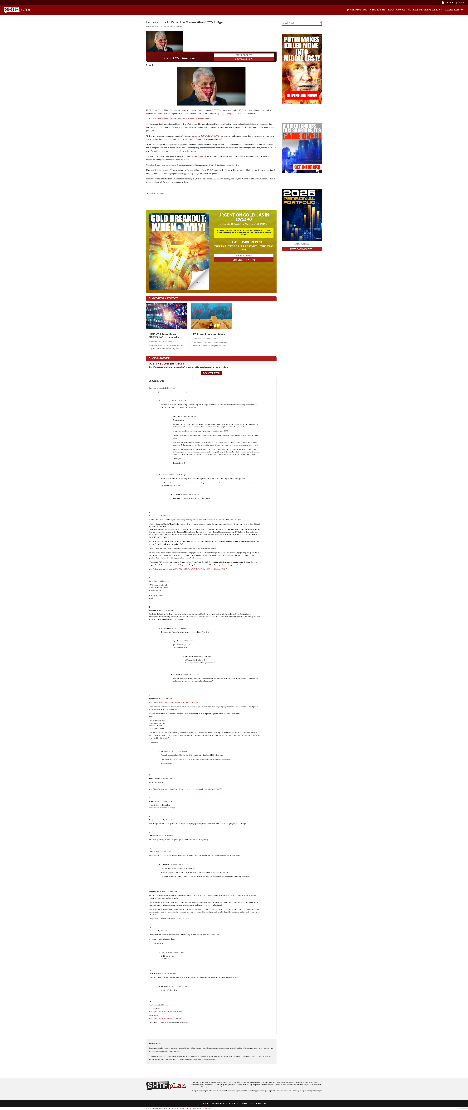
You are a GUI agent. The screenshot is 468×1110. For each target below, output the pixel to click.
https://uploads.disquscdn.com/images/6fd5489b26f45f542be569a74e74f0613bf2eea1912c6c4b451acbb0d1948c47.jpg (189, 569)
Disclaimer (206, 1108)
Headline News (168, 27)
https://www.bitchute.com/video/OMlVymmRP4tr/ (166, 1018)
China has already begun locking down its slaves (165, 165)
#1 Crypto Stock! (358, 10)
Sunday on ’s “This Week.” (204, 136)
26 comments (178, 27)
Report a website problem (193, 1108)
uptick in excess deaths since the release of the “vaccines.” (175, 151)
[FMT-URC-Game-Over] (302, 172)
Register (460, 3)
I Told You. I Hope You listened (209, 334)
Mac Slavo (151, 27)
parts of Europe (200, 156)
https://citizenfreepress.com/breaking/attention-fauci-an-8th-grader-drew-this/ (175, 702)
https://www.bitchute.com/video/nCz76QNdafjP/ (165, 1011)
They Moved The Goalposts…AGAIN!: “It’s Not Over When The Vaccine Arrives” (178, 119)
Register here (211, 373)
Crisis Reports (377, 10)
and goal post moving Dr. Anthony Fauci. (242, 113)
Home (205, 1103)
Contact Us (247, 1103)
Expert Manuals (396, 10)
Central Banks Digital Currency (425, 10)
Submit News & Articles (224, 1103)
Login (450, 3)
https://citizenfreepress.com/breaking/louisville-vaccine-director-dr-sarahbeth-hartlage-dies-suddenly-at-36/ (185, 789)
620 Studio (180, 1108)
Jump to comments (156, 193)
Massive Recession (454, 10)
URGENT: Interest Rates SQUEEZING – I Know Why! (164, 335)
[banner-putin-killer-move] (302, 103)
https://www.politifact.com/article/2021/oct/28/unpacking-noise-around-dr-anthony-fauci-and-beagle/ (196, 759)
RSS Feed (261, 1103)
